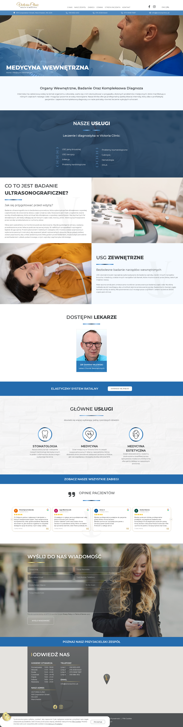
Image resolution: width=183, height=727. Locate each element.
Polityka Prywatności (112, 718)
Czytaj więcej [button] (24, 528)
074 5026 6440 (75, 670)
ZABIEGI (91, 7)
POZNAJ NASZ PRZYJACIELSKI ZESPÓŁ (91, 642)
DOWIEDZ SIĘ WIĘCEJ (120, 389)
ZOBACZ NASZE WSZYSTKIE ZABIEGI (91, 479)
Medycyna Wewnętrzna (22, 73)
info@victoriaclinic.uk (69, 684)
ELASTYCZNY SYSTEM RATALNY (74, 388)
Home (8, 73)
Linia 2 (63, 670)
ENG (163, 7)
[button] (171, 519)
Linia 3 (63, 672)
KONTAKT (126, 7)
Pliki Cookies (127, 718)
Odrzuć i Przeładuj (55, 724)
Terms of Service (80, 614)
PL (168, 7)
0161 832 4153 (74, 667)
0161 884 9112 (74, 675)
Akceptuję (98, 722)
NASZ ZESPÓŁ (80, 7)
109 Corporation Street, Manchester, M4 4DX (33, 13)
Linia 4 (63, 675)
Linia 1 (63, 667)
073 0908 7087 (75, 672)
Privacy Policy (67, 614)
